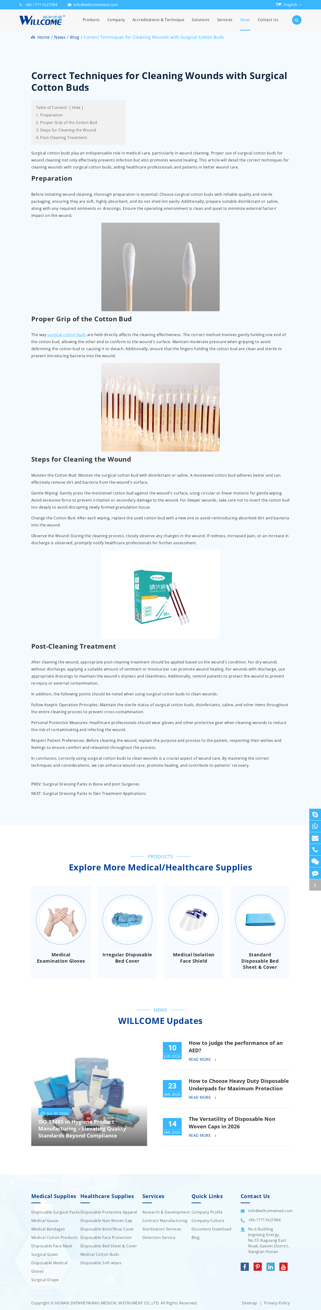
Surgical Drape (45, 1279)
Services (225, 19)
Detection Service (158, 1237)
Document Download (211, 1229)
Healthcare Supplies (107, 1196)
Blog (74, 37)
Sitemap (249, 1303)
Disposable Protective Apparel (108, 1212)
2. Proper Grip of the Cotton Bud (66, 122)
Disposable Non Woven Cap (106, 1220)
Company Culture (208, 1220)
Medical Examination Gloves (61, 958)
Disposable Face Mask (51, 1246)
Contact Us (268, 19)
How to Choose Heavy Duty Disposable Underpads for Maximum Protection (239, 1084)
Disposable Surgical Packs (55, 1212)
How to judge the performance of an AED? (236, 1046)
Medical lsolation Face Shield (194, 958)
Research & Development (166, 1212)
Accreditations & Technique (158, 19)
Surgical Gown (44, 1254)
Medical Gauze (44, 1220)
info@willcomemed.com (95, 4)
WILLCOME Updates (160, 1020)
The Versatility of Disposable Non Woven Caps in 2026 (232, 1122)
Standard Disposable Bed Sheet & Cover (260, 961)
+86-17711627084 (41, 4)
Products (91, 19)
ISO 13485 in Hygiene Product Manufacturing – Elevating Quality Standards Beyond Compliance (82, 1128)
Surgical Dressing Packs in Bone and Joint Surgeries (91, 784)
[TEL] (315, 849)
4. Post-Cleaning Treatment (61, 137)
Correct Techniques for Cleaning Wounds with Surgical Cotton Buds (154, 37)
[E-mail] (315, 838)
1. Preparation (49, 115)
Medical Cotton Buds (99, 1254)
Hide (76, 107)
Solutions (200, 19)
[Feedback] (315, 873)
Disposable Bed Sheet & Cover (108, 1246)
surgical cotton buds (66, 334)
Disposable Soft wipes (100, 1262)
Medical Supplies (53, 1196)
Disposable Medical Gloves (49, 1267)
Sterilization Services (161, 1229)
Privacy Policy (277, 1303)
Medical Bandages (48, 1229)
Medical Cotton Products (54, 1237)
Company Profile (207, 1212)
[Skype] (315, 814)
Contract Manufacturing (165, 1220)
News (245, 19)
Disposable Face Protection (106, 1237)
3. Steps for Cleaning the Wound (66, 130)
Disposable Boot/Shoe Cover (107, 1229)
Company (116, 19)
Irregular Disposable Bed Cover (127, 958)
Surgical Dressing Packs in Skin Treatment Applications (94, 793)
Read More (200, 1059)
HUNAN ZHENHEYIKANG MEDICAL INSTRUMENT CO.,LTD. (107, 1303)
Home (43, 37)
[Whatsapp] (315, 826)
